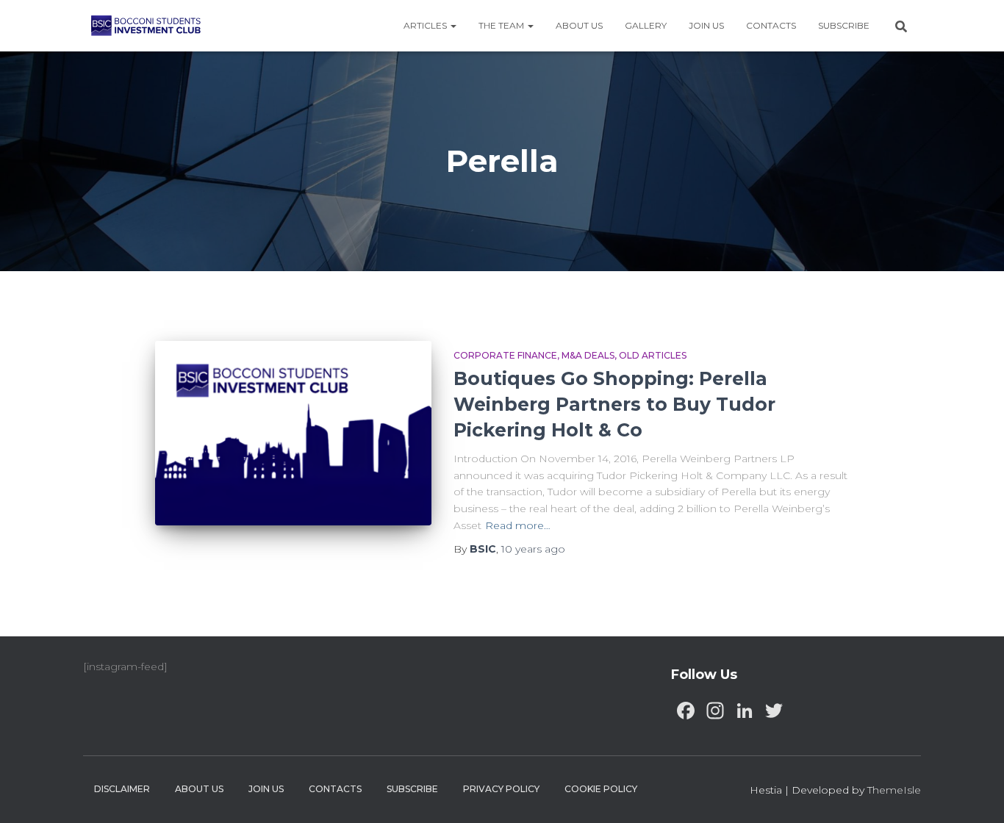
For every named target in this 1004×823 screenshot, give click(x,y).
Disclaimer (122, 788)
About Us (579, 25)
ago (533, 549)
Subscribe (843, 25)
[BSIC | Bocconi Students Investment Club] (146, 25)
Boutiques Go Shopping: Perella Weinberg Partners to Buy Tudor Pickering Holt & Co (614, 404)
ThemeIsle (894, 790)
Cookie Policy (600, 788)
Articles (426, 25)
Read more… (518, 525)
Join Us (706, 25)
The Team (502, 25)
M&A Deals (588, 355)
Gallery (646, 25)
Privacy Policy (501, 788)
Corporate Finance (505, 355)
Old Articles (652, 355)
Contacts (771, 25)
